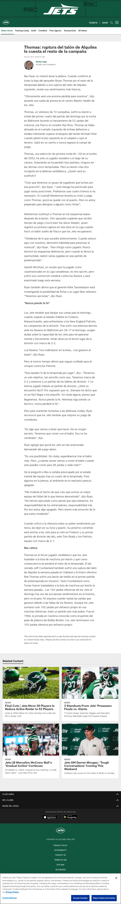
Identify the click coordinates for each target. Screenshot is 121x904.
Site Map (60, 865)
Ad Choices (60, 870)
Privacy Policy (60, 845)
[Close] (116, 878)
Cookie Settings (9, 898)
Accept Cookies (80, 898)
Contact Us (60, 855)
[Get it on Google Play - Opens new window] (70, 818)
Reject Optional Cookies (104, 898)
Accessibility (60, 850)
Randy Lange (41, 62)
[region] (60, 888)
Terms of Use (60, 860)
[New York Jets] (60, 831)
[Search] (111, 23)
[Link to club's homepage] (5, 21)
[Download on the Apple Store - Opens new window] (49, 817)
